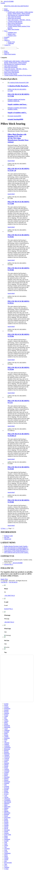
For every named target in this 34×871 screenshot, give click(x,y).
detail (13, 160)
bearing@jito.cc (8, 564)
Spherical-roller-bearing (14, 24)
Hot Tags (6, 537)
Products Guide (8, 536)
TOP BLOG (4, 582)
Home (6, 9)
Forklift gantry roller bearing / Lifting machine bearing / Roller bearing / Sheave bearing (20, 12)
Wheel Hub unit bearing (14, 18)
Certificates (11, 43)
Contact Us (7, 45)
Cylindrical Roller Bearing (15, 21)
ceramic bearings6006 (15, 119)
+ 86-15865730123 (9, 595)
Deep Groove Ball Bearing (15, 23)
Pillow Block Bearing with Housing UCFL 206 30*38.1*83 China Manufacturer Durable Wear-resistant (18, 138)
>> (7, 528)
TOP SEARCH (13, 582)
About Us (7, 40)
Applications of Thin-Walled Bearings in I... (16, 551)
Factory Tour (11, 42)
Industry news (11, 34)
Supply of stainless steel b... (17, 112)
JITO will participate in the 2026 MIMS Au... (16, 549)
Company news (12, 35)
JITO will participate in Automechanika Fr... (16, 548)
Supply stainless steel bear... (17, 104)
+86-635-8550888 (8, 1)
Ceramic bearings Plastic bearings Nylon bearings (17, 75)
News (5, 31)
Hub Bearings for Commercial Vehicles (18, 15)
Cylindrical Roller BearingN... (18, 86)
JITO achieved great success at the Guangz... (16, 552)
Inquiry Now (4, 579)
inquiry (10, 160)
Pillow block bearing (13, 29)
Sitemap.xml (7, 539)
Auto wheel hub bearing (14, 16)
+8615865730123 (9, 622)
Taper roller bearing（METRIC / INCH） (19, 20)
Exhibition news (12, 32)
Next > (4, 528)
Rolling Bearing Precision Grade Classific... (16, 546)
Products (6, 10)
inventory (6, 37)
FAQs (5, 38)
